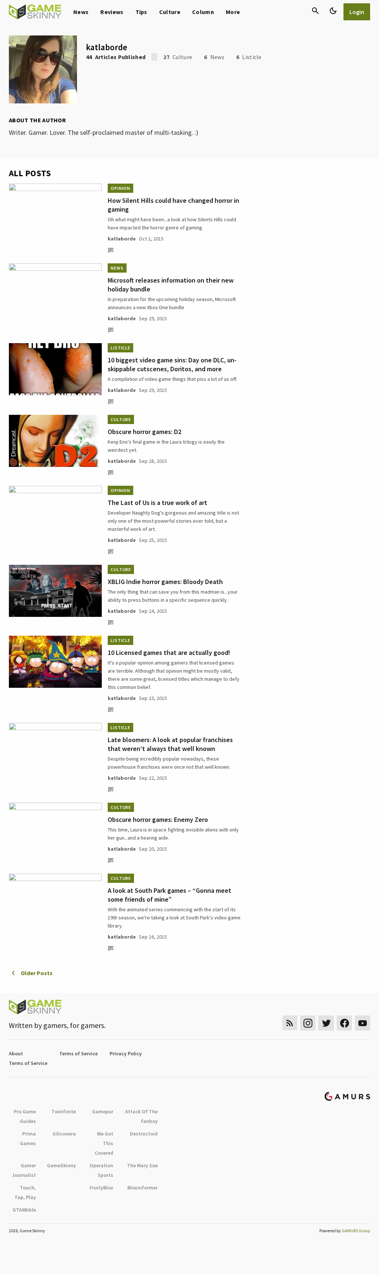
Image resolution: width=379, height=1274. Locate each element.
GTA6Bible (24, 1209)
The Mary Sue (142, 1165)
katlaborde (122, 238)
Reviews (111, 12)
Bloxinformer (142, 1187)
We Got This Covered (104, 1143)
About (16, 1053)
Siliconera (64, 1133)
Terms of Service (78, 1053)
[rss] (289, 1023)
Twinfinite (63, 1111)
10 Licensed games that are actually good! (169, 652)
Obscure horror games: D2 (144, 431)
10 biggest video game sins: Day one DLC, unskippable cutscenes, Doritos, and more (172, 364)
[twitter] (326, 1023)
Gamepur (102, 1111)
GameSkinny (61, 1165)
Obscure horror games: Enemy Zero (158, 819)
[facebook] (344, 1023)
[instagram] (307, 1023)
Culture (169, 12)
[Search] (315, 10)
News (80, 12)
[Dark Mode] (333, 10)
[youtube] (362, 1023)
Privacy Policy (126, 1053)
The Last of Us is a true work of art (157, 502)
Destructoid (144, 1133)
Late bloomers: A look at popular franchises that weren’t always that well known (170, 744)
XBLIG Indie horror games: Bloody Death (165, 581)
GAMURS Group (356, 1230)
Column (203, 12)
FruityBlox (101, 1187)
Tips (141, 12)
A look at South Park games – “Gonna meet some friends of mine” (169, 895)
